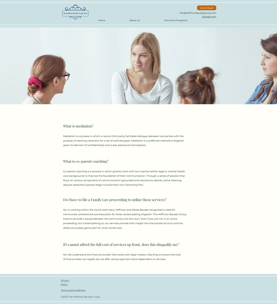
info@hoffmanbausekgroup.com (198, 13)
